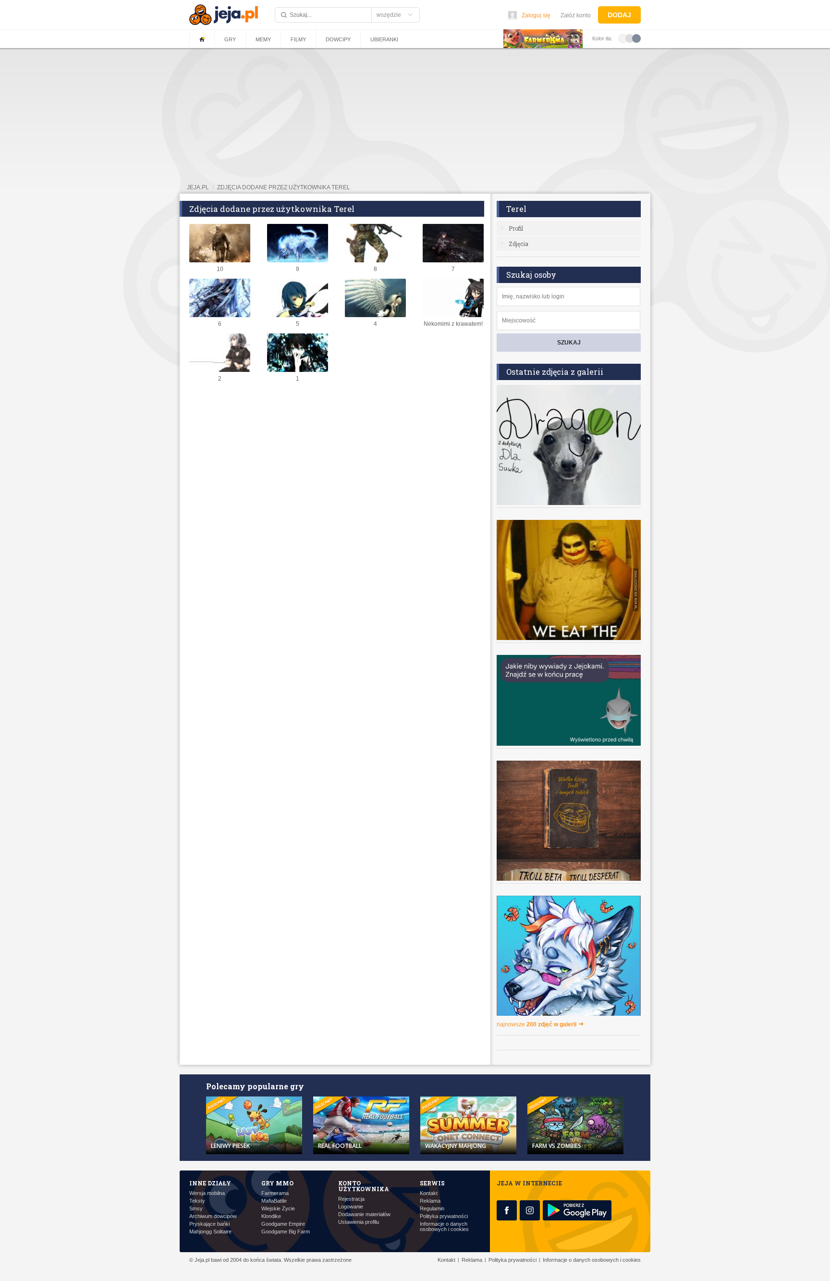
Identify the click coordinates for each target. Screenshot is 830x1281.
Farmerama (275, 1193)
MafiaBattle (274, 1201)
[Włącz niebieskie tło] (636, 38)
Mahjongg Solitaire (210, 1231)
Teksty (197, 1201)
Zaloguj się (536, 15)
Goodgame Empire (283, 1224)
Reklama (430, 1201)
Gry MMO (277, 1183)
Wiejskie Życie (278, 1208)
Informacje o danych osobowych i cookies (444, 1226)
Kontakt (429, 1193)
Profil (516, 228)
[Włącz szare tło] (629, 38)
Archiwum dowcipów (213, 1216)
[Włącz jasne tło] (623, 38)
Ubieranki (384, 39)
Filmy (298, 39)
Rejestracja (351, 1199)
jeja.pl (198, 187)
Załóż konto (576, 15)
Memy (263, 39)
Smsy (196, 1208)
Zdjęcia (518, 243)
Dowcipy (338, 39)
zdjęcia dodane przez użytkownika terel (283, 187)
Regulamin (432, 1208)
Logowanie (350, 1206)
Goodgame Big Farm (285, 1231)
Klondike (271, 1216)
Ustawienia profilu (358, 1222)
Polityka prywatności (444, 1216)
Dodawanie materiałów (364, 1214)
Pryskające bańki (209, 1224)
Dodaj (619, 15)
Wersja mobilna (207, 1193)
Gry (230, 39)
